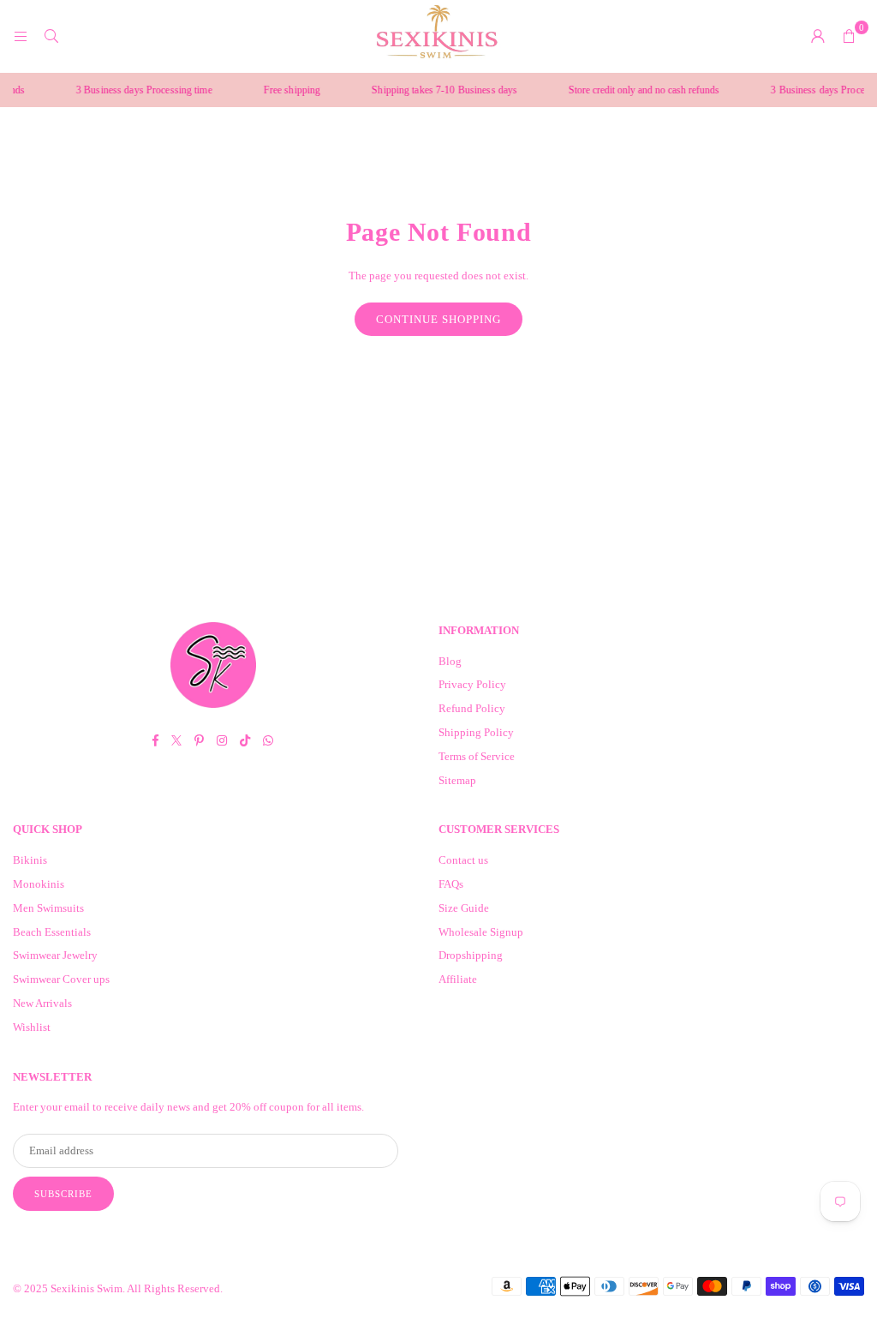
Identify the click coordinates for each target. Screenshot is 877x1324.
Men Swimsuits (48, 908)
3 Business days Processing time (132, 90)
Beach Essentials (52, 932)
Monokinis (38, 884)
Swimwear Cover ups (61, 979)
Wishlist (32, 1027)
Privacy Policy (472, 684)
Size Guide (463, 908)
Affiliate (457, 979)
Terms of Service (476, 756)
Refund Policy (471, 708)
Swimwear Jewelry (55, 955)
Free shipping (280, 90)
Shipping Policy (476, 732)
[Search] (51, 35)
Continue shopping (438, 319)
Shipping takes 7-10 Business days (432, 90)
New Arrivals (42, 1003)
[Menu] (20, 35)
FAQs (450, 884)
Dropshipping (470, 955)
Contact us (463, 860)
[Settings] (817, 36)
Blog (450, 661)
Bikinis (30, 860)
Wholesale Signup (480, 932)
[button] (848, 36)
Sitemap (457, 780)
